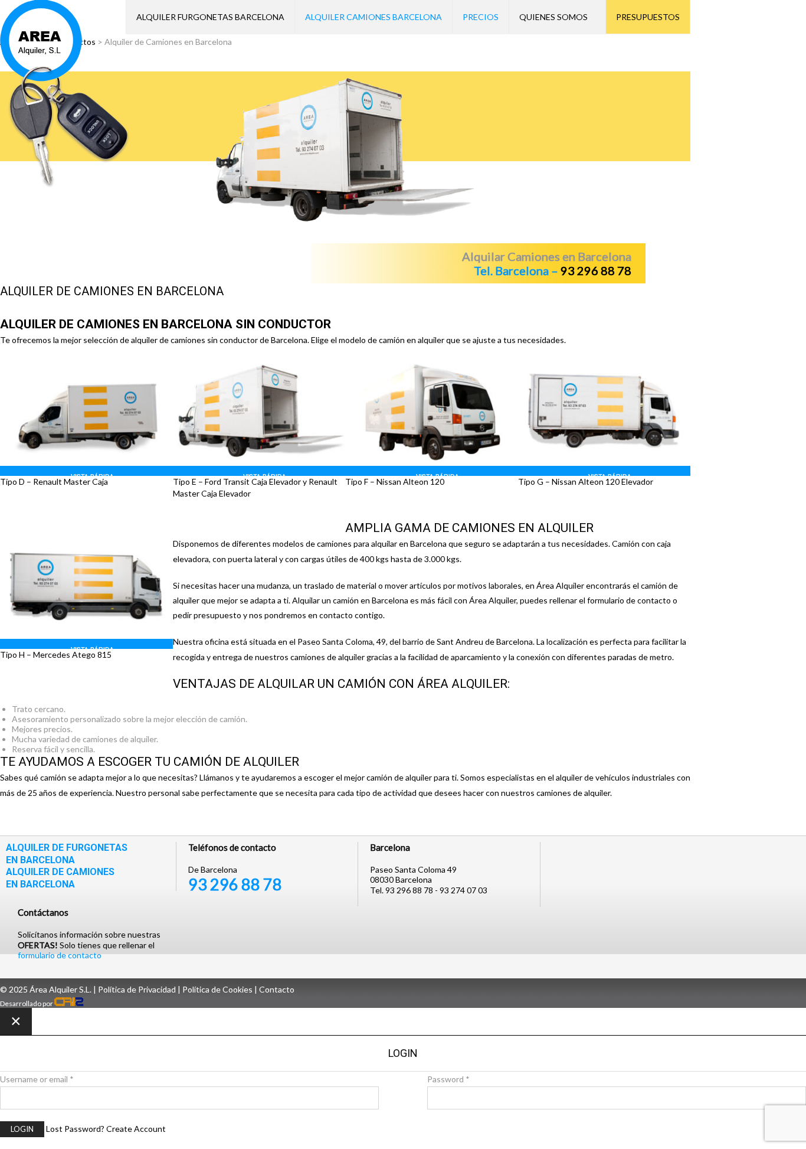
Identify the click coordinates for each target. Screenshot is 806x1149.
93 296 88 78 (235, 884)
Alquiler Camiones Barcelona (373, 17)
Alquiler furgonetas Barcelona (210, 17)
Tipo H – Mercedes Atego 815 (56, 654)
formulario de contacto (59, 955)
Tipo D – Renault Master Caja (54, 481)
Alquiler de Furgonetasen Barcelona (66, 854)
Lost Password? (75, 1129)
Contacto (276, 989)
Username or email (37, 1079)
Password (448, 1079)
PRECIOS (481, 17)
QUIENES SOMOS (553, 17)
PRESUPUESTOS (648, 17)
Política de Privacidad (137, 989)
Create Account (136, 1129)
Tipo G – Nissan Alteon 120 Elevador (585, 481)
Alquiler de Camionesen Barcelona (60, 878)
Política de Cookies (217, 989)
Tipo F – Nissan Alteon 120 (394, 481)
